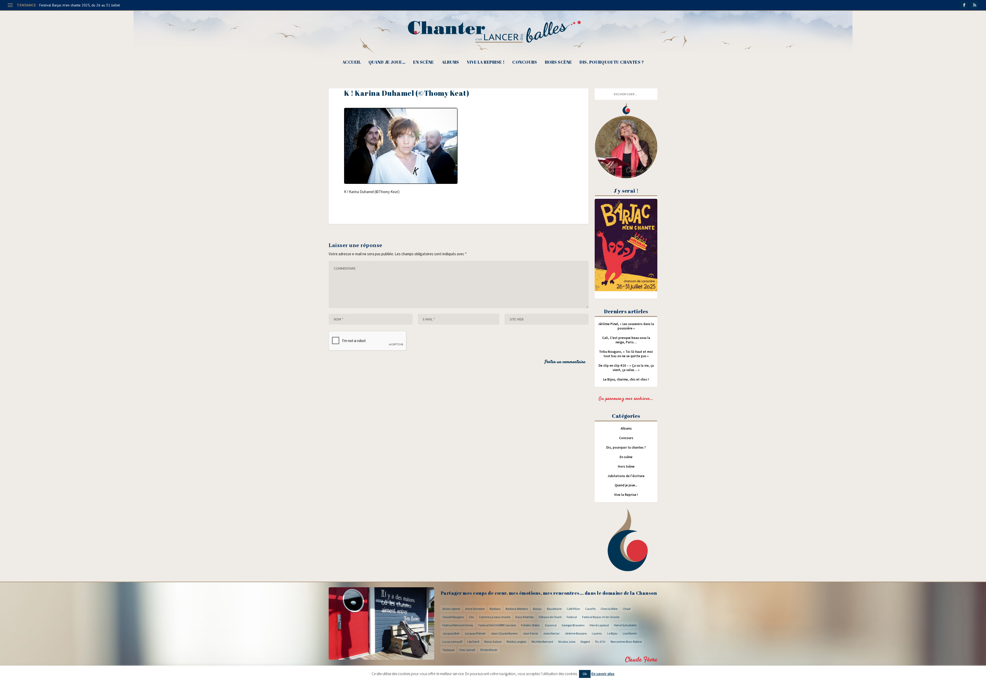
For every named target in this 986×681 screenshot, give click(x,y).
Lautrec (597, 633)
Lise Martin (630, 633)
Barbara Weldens (517, 609)
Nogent (585, 642)
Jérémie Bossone (576, 633)
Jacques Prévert (475, 633)
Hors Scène (558, 62)
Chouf (626, 609)
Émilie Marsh (488, 650)
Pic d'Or (600, 642)
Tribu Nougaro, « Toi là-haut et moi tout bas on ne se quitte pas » (626, 353)
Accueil (351, 62)
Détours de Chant (550, 617)
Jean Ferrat (530, 633)
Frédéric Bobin (530, 625)
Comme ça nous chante (494, 617)
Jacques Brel (450, 633)
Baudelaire (554, 609)
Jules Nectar (551, 633)
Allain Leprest (451, 609)
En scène (423, 62)
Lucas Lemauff (452, 642)
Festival (572, 617)
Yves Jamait (467, 650)
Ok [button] (585, 673)
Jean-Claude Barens (504, 633)
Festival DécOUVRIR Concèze (497, 625)
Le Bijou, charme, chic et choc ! (626, 379)
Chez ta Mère (609, 609)
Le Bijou (612, 633)
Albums (450, 62)
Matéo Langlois (516, 642)
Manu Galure (492, 642)
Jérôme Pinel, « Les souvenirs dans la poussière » (626, 326)
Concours (524, 62)
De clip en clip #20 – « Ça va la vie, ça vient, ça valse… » (626, 367)
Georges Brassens (573, 625)
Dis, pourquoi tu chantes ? (612, 62)
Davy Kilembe (524, 617)
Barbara (495, 609)
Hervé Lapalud (599, 625)
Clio (471, 617)
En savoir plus (602, 673)
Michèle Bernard (542, 642)
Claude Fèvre (641, 659)
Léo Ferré (473, 642)
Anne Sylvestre (475, 609)
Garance (550, 625)
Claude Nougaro (453, 617)
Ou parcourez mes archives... (626, 398)
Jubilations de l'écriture (626, 476)
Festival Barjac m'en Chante (600, 617)
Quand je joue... (626, 485)
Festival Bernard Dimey (457, 625)
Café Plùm (573, 609)
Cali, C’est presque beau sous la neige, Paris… (626, 340)
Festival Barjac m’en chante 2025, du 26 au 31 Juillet (79, 5)
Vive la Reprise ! (486, 62)
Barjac (537, 609)
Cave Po (590, 609)
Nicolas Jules (566, 642)
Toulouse (448, 650)
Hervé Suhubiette (625, 625)
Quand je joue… (386, 62)
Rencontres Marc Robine (626, 642)
